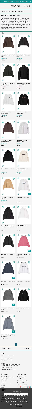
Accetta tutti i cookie (16, 393)
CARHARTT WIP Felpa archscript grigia (6, 112)
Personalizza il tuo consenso (16, 391)
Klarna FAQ (19, 378)
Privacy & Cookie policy (22, 380)
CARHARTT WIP (21, 11)
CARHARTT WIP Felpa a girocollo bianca (22, 141)
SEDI (2, 353)
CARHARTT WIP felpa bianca (23, 197)
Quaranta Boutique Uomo (7, 358)
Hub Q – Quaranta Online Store (8, 355)
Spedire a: (5, 348)
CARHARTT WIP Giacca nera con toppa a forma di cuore (7, 226)
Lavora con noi (4, 380)
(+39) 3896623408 (16, 364)
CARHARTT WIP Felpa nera (23, 308)
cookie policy (19, 404)
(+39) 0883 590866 (14, 365)
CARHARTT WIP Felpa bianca (23, 281)
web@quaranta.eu (8, 367)
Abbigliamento (9, 11)
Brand (2, 387)
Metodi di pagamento (22, 384)
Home (2, 11)
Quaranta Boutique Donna (7, 360)
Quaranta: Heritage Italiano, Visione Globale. (7, 377)
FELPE (15, 11)
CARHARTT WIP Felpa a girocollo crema (22, 169)
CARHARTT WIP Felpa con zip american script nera (8, 84)
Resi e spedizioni (21, 382)
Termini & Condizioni (21, 376)
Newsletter (3, 382)
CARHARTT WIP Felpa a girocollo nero (22, 112)
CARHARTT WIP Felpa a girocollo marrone (6, 141)
